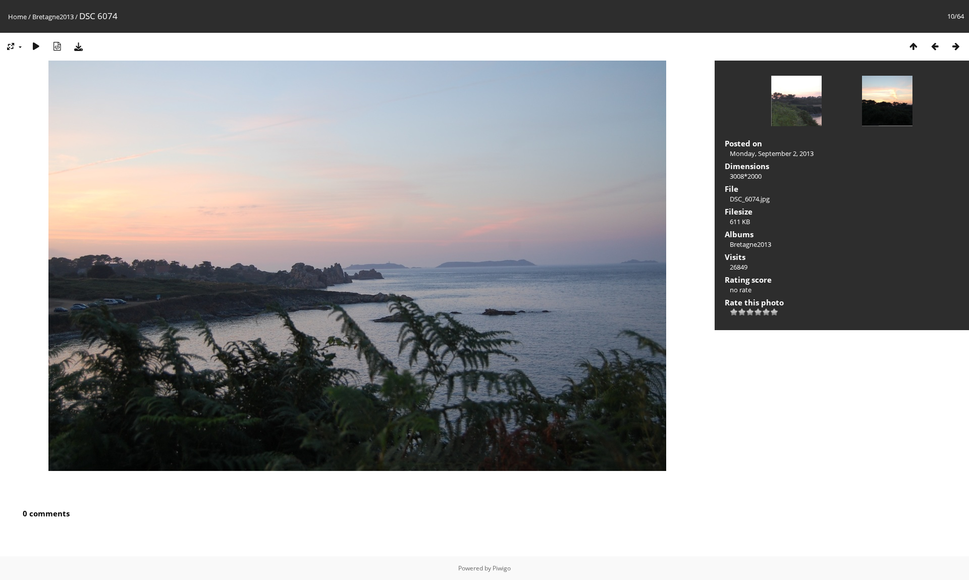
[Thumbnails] (913, 46)
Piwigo (502, 568)
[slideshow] (35, 46)
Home (17, 16)
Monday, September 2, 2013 (772, 153)
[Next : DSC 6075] (955, 46)
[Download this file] (78, 46)
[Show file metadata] (57, 46)
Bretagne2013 (53, 16)
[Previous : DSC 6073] (934, 46)
